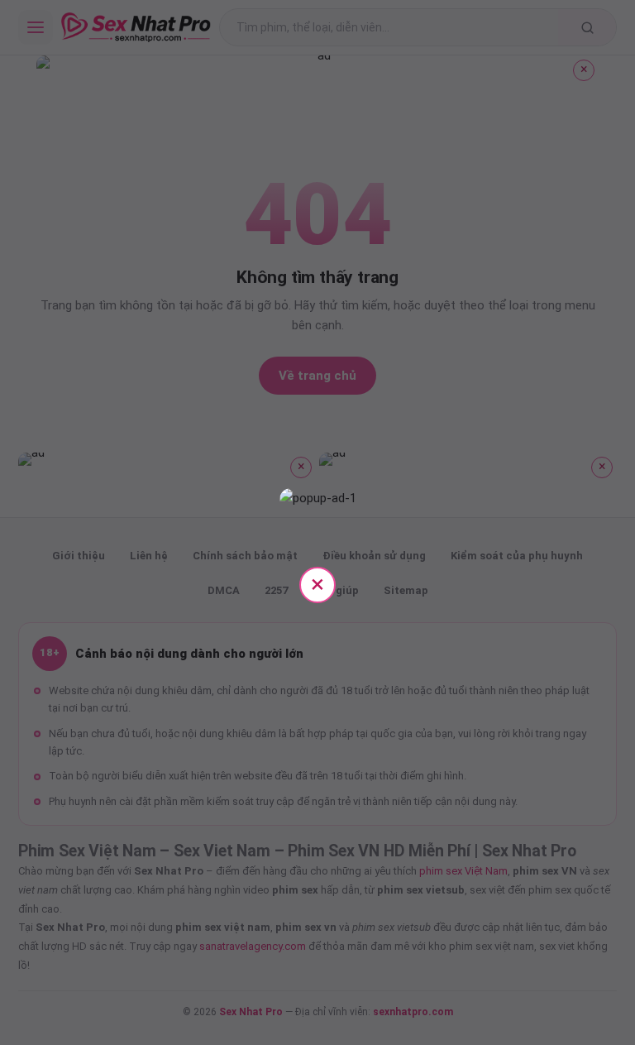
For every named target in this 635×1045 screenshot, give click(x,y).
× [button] (317, 583)
